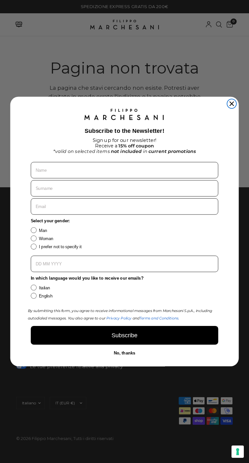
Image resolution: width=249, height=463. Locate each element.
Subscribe (124, 335)
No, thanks (125, 353)
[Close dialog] (231, 104)
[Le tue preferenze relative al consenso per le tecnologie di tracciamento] (237, 452)
